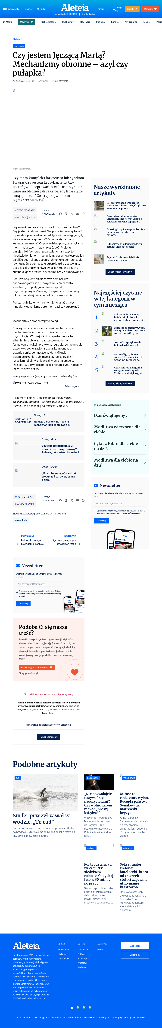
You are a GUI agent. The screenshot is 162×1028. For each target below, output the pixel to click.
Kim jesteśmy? (53, 1017)
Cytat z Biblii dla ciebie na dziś (116, 446)
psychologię (21, 336)
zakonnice (128, 848)
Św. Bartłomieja (88, 14)
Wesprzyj (148, 8)
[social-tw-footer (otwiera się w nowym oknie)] (84, 1007)
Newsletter (83, 949)
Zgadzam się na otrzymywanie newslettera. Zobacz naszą (40, 594)
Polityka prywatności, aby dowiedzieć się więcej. (40, 595)
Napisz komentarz (49, 736)
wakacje (91, 848)
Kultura (114, 21)
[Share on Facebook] (60, 214)
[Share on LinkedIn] (66, 214)
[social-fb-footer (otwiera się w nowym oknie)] (78, 1007)
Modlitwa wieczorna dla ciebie (117, 430)
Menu (9, 21)
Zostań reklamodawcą (95, 1017)
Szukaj (43, 9)
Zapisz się (23, 603)
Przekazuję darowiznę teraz (35, 667)
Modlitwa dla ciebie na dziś (116, 463)
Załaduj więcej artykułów (120, 271)
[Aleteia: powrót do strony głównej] (75, 7)
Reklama (82, 967)
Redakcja (43, 81)
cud (17, 777)
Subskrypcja (83, 958)
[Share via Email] (77, 214)
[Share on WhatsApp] (83, 214)
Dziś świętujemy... (110, 415)
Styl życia (85, 21)
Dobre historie (48, 21)
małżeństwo (129, 777)
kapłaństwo (93, 777)
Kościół (146, 21)
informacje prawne (72, 1017)
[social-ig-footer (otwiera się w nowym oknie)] (90, 1007)
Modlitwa (24, 21)
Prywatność (139, 1017)
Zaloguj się (118, 9)
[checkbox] (17, 592)
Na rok (100, 949)
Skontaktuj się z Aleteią (119, 1017)
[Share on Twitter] (72, 214)
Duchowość (68, 21)
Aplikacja (82, 954)
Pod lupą (100, 21)
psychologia (21, 520)
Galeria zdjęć (71, 386)
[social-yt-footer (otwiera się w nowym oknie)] (72, 1007)
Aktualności (131, 21)
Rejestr (130, 8)
